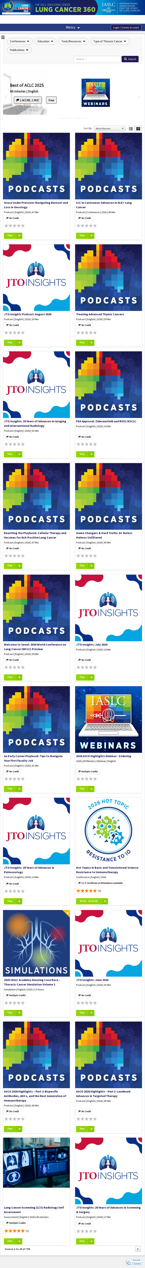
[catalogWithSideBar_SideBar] (3, 38)
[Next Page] (138, 1249)
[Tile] (138, 128)
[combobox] (108, 128)
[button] (20, 41)
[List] (130, 128)
